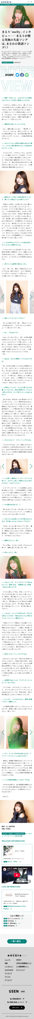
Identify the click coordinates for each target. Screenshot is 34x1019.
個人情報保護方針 (15, 999)
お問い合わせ (15, 1007)
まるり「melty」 (13, 861)
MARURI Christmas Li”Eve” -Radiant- (15, 908)
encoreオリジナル (15, 4)
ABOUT (18, 960)
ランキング (8, 973)
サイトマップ (20, 970)
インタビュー (9, 966)
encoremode (9, 970)
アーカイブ (8, 980)
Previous (4, 297)
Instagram (11, 925)
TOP (2, 4)
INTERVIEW (7, 4)
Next (30, 297)
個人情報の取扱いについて (15, 1002)
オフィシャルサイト (14, 918)
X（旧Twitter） (12, 923)
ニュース (7, 960)
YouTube (11, 921)
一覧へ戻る (15, 941)
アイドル (7, 976)
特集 (6, 963)
